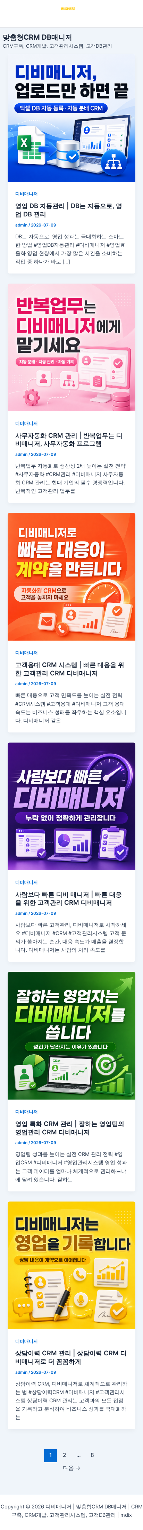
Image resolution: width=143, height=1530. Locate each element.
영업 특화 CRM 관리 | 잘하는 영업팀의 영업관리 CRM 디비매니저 (69, 1128)
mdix (126, 1515)
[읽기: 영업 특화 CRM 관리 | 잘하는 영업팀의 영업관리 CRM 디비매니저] (71, 1036)
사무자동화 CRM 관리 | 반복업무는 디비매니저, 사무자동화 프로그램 (69, 439)
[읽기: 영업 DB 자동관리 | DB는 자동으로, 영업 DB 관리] (71, 118)
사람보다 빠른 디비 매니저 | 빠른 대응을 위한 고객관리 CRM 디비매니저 (68, 898)
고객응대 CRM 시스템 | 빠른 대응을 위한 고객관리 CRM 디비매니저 (69, 669)
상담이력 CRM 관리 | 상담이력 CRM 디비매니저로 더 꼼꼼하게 (71, 1357)
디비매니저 (26, 193)
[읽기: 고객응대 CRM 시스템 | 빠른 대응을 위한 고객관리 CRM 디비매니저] (71, 577)
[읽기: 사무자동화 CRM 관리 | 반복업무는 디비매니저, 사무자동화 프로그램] (71, 347)
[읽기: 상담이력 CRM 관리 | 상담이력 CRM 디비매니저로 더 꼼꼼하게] (71, 1265)
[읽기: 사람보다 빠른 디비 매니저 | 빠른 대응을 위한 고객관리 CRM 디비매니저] (71, 806)
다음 (72, 1468)
